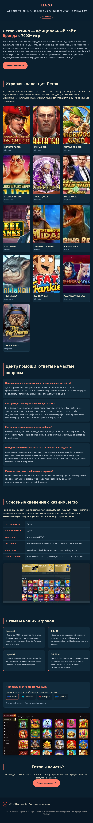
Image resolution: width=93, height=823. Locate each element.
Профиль (46, 16)
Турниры (27, 11)
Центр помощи (61, 11)
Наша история (13, 11)
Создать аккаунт (45, 783)
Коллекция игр (79, 11)
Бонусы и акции (43, 11)
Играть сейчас (13, 65)
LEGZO (46, 5)
